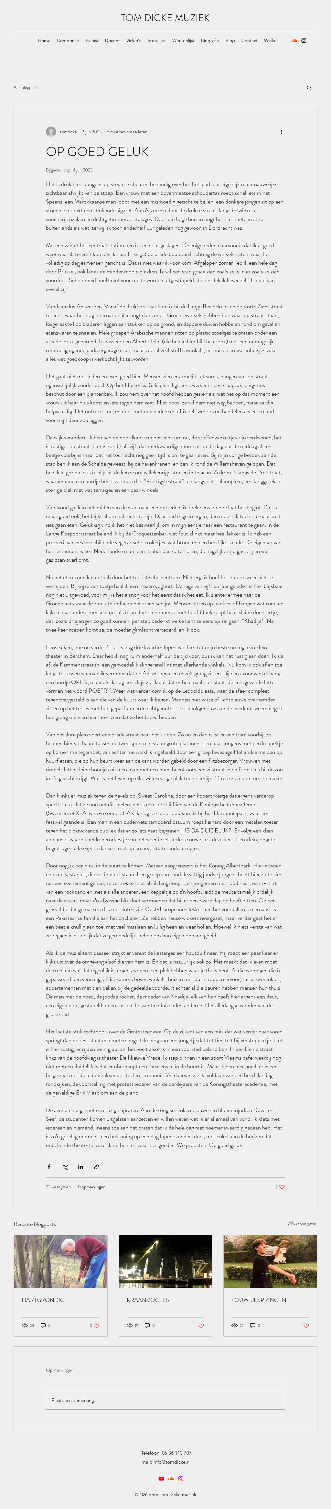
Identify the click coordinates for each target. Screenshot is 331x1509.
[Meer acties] (281, 132)
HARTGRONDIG (43, 1300)
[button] (309, 87)
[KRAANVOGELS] (165, 1261)
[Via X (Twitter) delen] (65, 1167)
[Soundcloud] (294, 40)
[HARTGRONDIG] (60, 1261)
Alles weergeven (302, 1223)
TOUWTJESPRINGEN (258, 1300)
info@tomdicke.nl (172, 1462)
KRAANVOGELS (148, 1300)
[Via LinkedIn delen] (81, 1167)
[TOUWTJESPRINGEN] (270, 1261)
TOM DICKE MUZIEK (165, 18)
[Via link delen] (96, 1167)
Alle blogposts (26, 87)
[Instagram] (304, 40)
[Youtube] (161, 1478)
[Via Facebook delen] (49, 1167)
